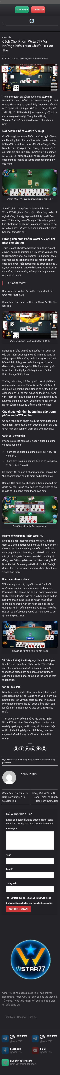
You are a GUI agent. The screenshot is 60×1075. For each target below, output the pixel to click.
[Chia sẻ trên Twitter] (27, 748)
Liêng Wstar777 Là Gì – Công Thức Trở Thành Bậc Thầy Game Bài (45, 797)
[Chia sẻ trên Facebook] (21, 748)
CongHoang (42, 59)
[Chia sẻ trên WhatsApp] (16, 748)
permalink (6, 763)
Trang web (11, 883)
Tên (8, 855)
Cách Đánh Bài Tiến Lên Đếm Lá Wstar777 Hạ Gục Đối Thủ (15, 797)
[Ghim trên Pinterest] (38, 748)
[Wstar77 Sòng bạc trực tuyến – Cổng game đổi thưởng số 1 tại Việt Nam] (32, 21)
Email (9, 869)
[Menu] (4, 23)
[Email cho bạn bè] (32, 748)
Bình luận (11, 828)
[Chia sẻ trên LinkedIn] (43, 748)
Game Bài (6, 37)
